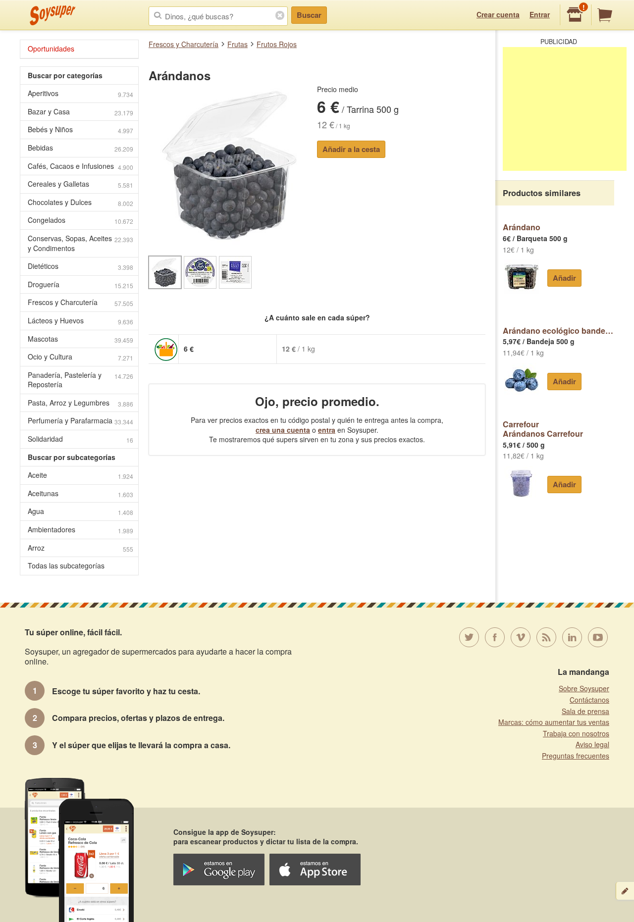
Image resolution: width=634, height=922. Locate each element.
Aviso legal (592, 744)
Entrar (539, 14)
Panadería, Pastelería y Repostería (80, 380)
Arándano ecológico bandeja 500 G (558, 330)
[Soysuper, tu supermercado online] (53, 15)
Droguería (80, 284)
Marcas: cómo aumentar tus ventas (553, 722)
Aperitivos (80, 93)
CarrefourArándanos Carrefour (543, 429)
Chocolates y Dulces (80, 202)
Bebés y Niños (80, 129)
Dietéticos (80, 266)
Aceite (80, 475)
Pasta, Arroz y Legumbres (80, 403)
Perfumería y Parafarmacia (80, 420)
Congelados (80, 220)
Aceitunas (80, 493)
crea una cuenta (283, 430)
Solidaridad (80, 439)
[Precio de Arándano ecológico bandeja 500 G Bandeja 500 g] (521, 380)
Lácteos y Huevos (80, 320)
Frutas (237, 44)
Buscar (309, 14)
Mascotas (80, 339)
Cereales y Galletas (80, 184)
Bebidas (80, 148)
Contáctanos (589, 700)
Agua (80, 511)
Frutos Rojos (277, 44)
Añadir (564, 277)
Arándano (521, 226)
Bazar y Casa (80, 111)
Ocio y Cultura (80, 357)
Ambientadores (80, 529)
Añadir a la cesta (351, 149)
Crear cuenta (498, 14)
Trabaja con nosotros (576, 733)
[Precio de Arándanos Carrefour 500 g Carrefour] (521, 483)
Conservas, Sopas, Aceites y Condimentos (80, 243)
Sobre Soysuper (584, 688)
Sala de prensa (585, 711)
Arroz (80, 548)
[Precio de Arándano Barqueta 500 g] (521, 276)
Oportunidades (51, 48)
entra (326, 430)
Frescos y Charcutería (183, 44)
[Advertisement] (565, 109)
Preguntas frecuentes (575, 756)
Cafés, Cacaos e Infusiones (80, 166)
